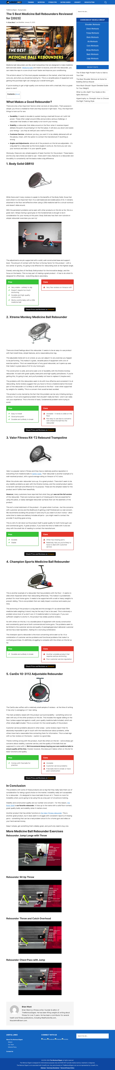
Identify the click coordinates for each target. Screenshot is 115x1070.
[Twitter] (44, 1039)
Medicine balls (27, 68)
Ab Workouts (93, 41)
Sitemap (43, 1068)
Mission (10, 1042)
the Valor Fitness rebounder (51, 813)
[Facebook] (50, 1039)
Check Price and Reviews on (40, 309)
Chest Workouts (92, 29)
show (17, 94)
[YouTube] (65, 1039)
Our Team (11, 1044)
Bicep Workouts (92, 50)
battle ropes (36, 474)
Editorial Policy (12, 1047)
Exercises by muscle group (92, 20)
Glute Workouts (93, 37)
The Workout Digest (14, 2)
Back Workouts (92, 54)
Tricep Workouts (92, 33)
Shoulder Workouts (92, 24)
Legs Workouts (92, 58)
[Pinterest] (58, 1039)
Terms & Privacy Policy (67, 1068)
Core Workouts (92, 46)
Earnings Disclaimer (53, 1068)
